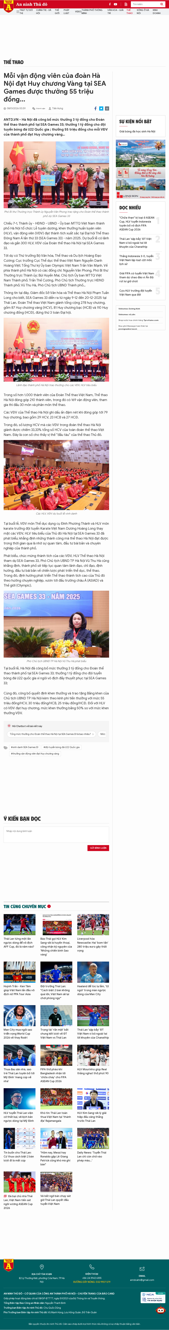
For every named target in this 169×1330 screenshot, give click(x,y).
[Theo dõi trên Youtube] (116, 4)
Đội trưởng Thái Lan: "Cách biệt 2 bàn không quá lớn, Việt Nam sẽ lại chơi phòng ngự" (55, 992)
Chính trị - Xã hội (43, 12)
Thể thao (129, 12)
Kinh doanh (157, 12)
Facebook (95, 108)
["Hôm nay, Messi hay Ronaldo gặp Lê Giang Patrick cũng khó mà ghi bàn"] (56, 1138)
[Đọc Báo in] (127, 4)
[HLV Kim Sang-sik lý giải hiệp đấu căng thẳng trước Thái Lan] (93, 1098)
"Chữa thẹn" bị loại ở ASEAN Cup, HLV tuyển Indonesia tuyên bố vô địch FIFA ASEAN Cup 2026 (136, 223)
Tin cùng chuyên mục (25, 906)
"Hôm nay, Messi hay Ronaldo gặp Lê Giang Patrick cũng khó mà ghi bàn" (55, 1158)
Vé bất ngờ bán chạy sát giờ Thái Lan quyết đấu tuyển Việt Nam (55, 1200)
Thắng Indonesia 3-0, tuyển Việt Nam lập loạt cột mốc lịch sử (136, 260)
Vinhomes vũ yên (126, 314)
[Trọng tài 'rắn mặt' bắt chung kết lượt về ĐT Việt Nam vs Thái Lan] (56, 1015)
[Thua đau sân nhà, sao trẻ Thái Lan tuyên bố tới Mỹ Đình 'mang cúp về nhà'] (19, 1055)
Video (78, 11)
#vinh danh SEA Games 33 (24, 747)
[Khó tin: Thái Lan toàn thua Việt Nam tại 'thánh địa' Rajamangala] (56, 1098)
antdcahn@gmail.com (142, 1280)
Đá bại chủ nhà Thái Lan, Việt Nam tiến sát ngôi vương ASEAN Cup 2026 (18, 1202)
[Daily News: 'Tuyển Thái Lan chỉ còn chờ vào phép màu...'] (93, 1138)
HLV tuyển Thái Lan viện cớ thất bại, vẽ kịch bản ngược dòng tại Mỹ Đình (19, 1117)
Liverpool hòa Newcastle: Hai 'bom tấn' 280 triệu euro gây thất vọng (92, 944)
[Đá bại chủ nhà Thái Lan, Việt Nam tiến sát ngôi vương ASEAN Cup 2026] (19, 1182)
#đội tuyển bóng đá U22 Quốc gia (62, 747)
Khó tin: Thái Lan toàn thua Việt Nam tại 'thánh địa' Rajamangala (55, 1117)
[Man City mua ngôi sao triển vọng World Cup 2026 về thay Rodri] (19, 1015)
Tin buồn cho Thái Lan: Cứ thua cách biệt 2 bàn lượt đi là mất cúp (19, 1156)
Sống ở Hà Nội (143, 12)
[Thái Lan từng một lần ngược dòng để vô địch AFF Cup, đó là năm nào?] (19, 924)
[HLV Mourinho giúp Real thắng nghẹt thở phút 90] (93, 1055)
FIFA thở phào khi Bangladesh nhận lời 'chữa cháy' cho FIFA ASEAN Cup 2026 (53, 1075)
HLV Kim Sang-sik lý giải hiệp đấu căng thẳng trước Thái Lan (91, 1117)
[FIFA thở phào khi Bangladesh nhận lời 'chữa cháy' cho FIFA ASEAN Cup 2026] (56, 1055)
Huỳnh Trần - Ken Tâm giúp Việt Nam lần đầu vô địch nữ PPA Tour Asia (19, 990)
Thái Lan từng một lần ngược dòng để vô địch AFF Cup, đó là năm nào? (19, 942)
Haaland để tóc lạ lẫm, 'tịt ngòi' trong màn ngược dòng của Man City (93, 990)
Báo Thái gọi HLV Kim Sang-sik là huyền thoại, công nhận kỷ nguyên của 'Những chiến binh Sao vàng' (56, 946)
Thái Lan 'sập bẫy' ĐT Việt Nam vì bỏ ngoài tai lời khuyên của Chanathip (93, 1033)
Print (107, 108)
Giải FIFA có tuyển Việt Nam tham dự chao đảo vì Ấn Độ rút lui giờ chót (136, 277)
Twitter (101, 108)
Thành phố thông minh (92, 12)
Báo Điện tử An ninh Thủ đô (8, 6)
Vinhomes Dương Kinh (129, 308)
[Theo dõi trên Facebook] (111, 4)
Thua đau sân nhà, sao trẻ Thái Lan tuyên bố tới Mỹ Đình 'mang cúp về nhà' (19, 1075)
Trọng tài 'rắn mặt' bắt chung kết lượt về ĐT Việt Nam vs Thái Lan (54, 1033)
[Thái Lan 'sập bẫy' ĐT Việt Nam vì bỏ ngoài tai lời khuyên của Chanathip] (93, 1015)
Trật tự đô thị (26, 12)
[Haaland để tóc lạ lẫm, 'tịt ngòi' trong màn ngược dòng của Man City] (93, 972)
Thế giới (57, 12)
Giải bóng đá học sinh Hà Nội (137, 131)
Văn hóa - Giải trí (115, 12)
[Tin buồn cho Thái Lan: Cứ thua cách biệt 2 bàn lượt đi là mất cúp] (19, 1138)
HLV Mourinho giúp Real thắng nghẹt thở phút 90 (93, 1071)
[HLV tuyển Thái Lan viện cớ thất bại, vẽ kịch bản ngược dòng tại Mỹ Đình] (19, 1098)
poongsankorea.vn (127, 329)
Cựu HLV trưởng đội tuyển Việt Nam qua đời (135, 292)
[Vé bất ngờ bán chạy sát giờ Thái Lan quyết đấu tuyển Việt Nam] (56, 1182)
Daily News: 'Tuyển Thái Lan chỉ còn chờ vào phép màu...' (91, 1156)
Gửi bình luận (98, 848)
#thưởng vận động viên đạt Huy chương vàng (35, 753)
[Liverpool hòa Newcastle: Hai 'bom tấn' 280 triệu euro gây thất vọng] (93, 924)
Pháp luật (66, 12)
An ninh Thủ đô (31, 4)
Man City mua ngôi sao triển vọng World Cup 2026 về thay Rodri (18, 1033)
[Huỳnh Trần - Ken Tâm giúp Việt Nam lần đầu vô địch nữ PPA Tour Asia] (19, 972)
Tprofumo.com (151, 320)
